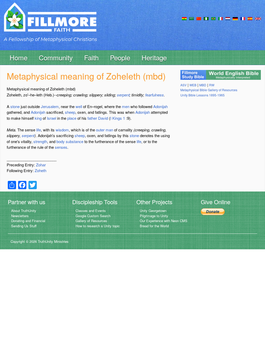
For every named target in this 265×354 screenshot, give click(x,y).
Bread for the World (154, 225)
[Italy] (220, 18)
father (92, 118)
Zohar (41, 164)
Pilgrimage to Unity (154, 215)
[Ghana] (184, 18)
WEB (192, 85)
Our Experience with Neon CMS (163, 220)
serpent (123, 94)
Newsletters (20, 215)
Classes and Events (91, 210)
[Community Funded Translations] (258, 18)
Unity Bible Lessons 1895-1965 (202, 95)
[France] (242, 18)
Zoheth (40, 170)
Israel (51, 118)
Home (18, 57)
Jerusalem (50, 106)
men (125, 106)
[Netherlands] (227, 18)
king (38, 118)
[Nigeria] (206, 18)
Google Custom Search (93, 215)
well (79, 106)
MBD (202, 85)
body (60, 141)
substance (74, 141)
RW (211, 85)
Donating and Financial (28, 220)
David (103, 118)
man (109, 129)
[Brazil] (213, 18)
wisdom (62, 129)
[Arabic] (191, 18)
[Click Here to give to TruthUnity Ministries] (213, 211)
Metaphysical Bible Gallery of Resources (208, 90)
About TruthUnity (23, 210)
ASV (183, 85)
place (71, 118)
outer (100, 129)
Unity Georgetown (153, 210)
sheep (70, 112)
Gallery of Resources (91, 220)
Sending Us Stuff (23, 225)
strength (40, 141)
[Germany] (235, 18)
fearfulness (154, 94)
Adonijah (160, 106)
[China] (198, 18)
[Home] (50, 22)
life (38, 129)
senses (61, 147)
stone (15, 106)
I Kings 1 (117, 118)
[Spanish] (250, 18)
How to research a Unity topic (98, 225)
